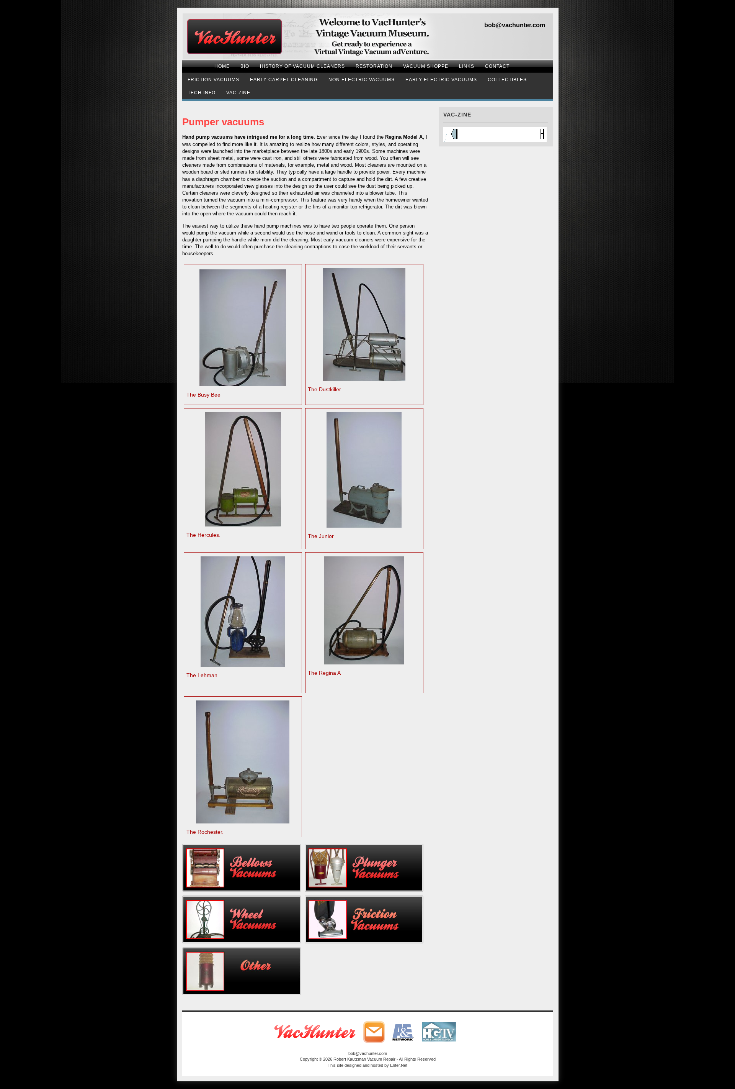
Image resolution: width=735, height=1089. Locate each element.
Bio (244, 66)
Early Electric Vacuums (441, 79)
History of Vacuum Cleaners (302, 66)
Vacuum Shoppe (425, 66)
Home (222, 66)
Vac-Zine (238, 92)
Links (466, 66)
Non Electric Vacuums (361, 79)
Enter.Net (398, 1065)
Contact (497, 66)
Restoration (374, 66)
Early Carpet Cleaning (284, 79)
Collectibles (507, 79)
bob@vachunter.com (514, 25)
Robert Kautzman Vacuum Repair (364, 1059)
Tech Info (202, 92)
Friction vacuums (213, 79)
